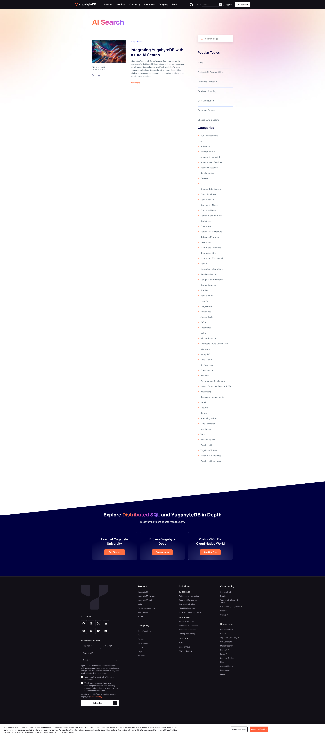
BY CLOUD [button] (183, 639)
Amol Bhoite (101, 70)
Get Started (114, 552)
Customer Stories (206, 110)
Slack (222, 611)
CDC (202, 183)
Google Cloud (184, 647)
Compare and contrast (211, 215)
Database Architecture (211, 231)
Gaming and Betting (187, 634)
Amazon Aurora (207, 151)
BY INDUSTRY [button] (184, 617)
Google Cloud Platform (211, 279)
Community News (208, 205)
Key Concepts (226, 642)
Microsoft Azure (137, 42)
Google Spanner (208, 285)
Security (204, 407)
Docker (203, 263)
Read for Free (210, 552)
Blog (222, 662)
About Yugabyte (144, 631)
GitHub (223, 615)
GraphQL (204, 290)
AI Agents (205, 146)
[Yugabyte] (85, 4)
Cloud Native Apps (187, 608)
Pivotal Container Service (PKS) (215, 386)
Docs (222, 634)
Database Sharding (207, 91)
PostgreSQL (206, 391)
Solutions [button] (120, 4)
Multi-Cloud (206, 359)
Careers (204, 178)
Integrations (206, 306)
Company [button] (163, 4)
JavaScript (205, 311)
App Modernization (187, 604)
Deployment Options (146, 608)
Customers (205, 226)
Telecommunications (187, 629)
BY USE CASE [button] (184, 592)
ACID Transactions (209, 135)
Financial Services (186, 621)
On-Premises (206, 365)
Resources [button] (149, 4)
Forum (222, 654)
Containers (205, 221)
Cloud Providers (208, 194)
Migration (205, 349)
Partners (204, 375)
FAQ (222, 674)
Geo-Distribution (206, 100)
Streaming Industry (209, 418)
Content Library (226, 666)
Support (223, 650)
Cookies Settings (239, 729)
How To (204, 301)
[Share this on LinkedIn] (99, 75)
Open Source (206, 370)
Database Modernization (189, 596)
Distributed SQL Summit (212, 258)
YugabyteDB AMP (145, 600)
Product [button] (108, 4)
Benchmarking (207, 173)
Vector (203, 434)
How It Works (206, 295)
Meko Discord (226, 646)
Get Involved (225, 592)
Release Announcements (212, 397)
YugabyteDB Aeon (209, 450)
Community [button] (227, 586)
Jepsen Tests (206, 317)
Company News (208, 210)
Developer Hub (226, 629)
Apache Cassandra (209, 167)
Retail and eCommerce (188, 625)
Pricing (140, 616)
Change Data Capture (208, 120)
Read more (135, 83)
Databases (205, 242)
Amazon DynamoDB (210, 157)
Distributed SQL (208, 253)
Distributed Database (210, 247)
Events (223, 596)
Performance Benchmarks (212, 381)
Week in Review (207, 439)
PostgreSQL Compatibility (210, 72)
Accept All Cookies (258, 729)
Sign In (229, 4)
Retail (203, 402)
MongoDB (205, 354)
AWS (181, 643)
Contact (141, 647)
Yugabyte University (228, 638)
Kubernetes (205, 327)
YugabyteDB (206, 445)
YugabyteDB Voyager (210, 461)
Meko (200, 62)
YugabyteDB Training (210, 455)
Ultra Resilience (207, 423)
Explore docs (162, 552)
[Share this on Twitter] (93, 75)
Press (140, 635)
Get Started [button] (242, 4)
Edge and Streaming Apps (190, 612)
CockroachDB (207, 199)
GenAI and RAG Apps (188, 600)
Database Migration (207, 81)
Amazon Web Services (211, 162)
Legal (140, 651)
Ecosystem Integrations (211, 269)
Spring (203, 413)
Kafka (203, 322)
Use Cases (205, 429)
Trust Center (143, 643)
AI (201, 141)
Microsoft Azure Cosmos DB (214, 343)
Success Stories (226, 658)
